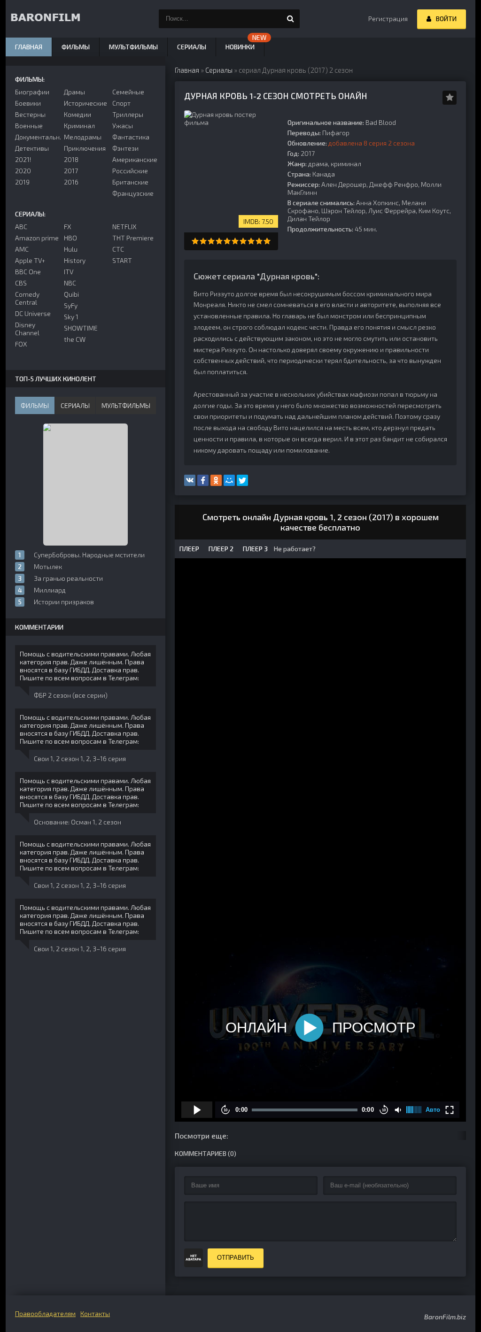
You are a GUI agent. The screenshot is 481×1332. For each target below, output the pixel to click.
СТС (118, 249)
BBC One (28, 272)
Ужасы (122, 126)
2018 (71, 159)
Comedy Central (27, 298)
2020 (23, 171)
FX (67, 227)
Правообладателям (45, 1313)
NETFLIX (124, 227)
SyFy (71, 305)
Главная (28, 47)
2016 (71, 182)
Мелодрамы (82, 137)
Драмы (74, 92)
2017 (71, 171)
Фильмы (76, 47)
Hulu (71, 249)
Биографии (32, 92)
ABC (21, 227)
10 (267, 241)
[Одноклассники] (216, 480)
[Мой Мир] (229, 480)
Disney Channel (27, 329)
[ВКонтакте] (189, 480)
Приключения (85, 148)
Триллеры (127, 114)
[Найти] (290, 18)
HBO (70, 238)
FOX (21, 344)
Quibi (71, 294)
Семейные (128, 92)
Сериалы (191, 47)
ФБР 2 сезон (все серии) (71, 695)
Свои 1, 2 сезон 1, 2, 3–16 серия (80, 758)
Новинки (240, 47)
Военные (29, 126)
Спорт (121, 103)
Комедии (77, 114)
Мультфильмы (133, 47)
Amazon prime (37, 238)
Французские (133, 193)
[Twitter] (242, 480)
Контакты (95, 1313)
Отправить (235, 1257)
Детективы (32, 148)
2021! (23, 159)
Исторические (85, 103)
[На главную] (53, 19)
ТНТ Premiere (133, 238)
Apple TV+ (30, 260)
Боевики (28, 103)
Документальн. (37, 137)
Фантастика (130, 137)
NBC (70, 283)
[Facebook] (203, 480)
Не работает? (294, 549)
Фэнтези (125, 148)
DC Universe (33, 313)
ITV (68, 272)
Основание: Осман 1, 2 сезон (77, 822)
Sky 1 (71, 317)
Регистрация (388, 19)
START (122, 260)
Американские (134, 159)
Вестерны (30, 114)
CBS (21, 283)
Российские (130, 171)
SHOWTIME (81, 328)
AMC (22, 249)
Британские (130, 182)
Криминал (79, 126)
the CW (74, 339)
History (74, 260)
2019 (22, 182)
